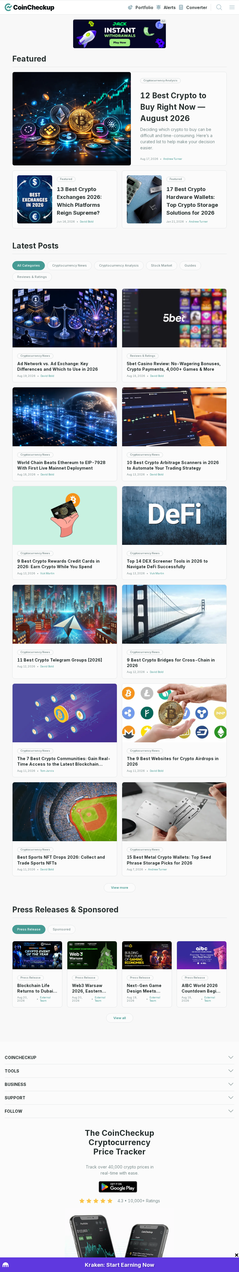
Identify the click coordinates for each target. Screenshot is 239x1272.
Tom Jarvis (47, 770)
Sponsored (62, 929)
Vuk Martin (47, 573)
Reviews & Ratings (32, 277)
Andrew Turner (172, 159)
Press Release (29, 929)
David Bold (87, 221)
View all (119, 1018)
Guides (190, 265)
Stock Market (161, 265)
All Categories (28, 265)
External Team (45, 999)
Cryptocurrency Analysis (119, 265)
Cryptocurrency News (69, 265)
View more (119, 888)
